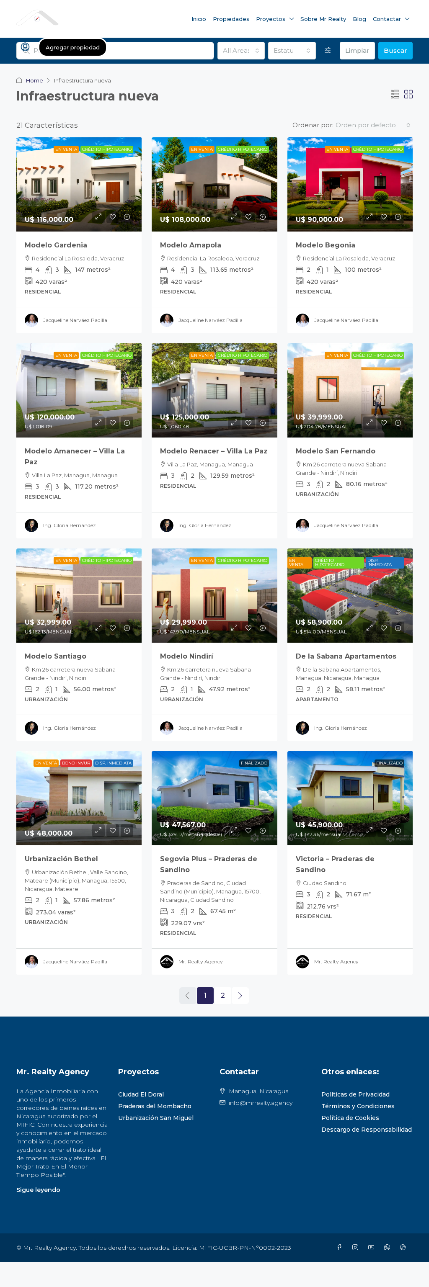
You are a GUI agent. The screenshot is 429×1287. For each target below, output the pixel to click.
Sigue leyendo (38, 1190)
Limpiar (357, 50)
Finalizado (254, 763)
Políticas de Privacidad (355, 1094)
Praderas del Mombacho (154, 1106)
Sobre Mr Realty (323, 18)
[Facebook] (341, 1247)
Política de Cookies (350, 1118)
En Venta (66, 149)
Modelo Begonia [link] (325, 245)
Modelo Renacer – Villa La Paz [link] (214, 451)
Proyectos (270, 18)
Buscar (395, 50)
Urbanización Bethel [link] (61, 859)
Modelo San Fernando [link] (335, 451)
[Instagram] (357, 1247)
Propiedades (231, 18)
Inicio (198, 18)
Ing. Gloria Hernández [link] (69, 525)
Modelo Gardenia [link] (56, 245)
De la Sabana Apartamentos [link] (346, 656)
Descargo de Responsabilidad (366, 1129)
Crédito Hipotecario (107, 149)
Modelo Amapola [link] (190, 245)
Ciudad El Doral (141, 1094)
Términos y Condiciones (358, 1106)
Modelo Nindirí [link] (186, 656)
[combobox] (241, 50)
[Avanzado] (327, 50)
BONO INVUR (76, 763)
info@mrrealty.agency (260, 1103)
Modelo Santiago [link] (55, 656)
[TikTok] (404, 1247)
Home (34, 80)
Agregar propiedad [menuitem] (73, 47)
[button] (395, 95)
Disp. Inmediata (379, 562)
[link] (79, 184)
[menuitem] (25, 47)
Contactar (387, 18)
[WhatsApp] (388, 1247)
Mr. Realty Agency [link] (200, 961)
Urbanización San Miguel (156, 1118)
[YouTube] (372, 1247)
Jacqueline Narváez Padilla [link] (75, 320)
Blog (359, 18)
